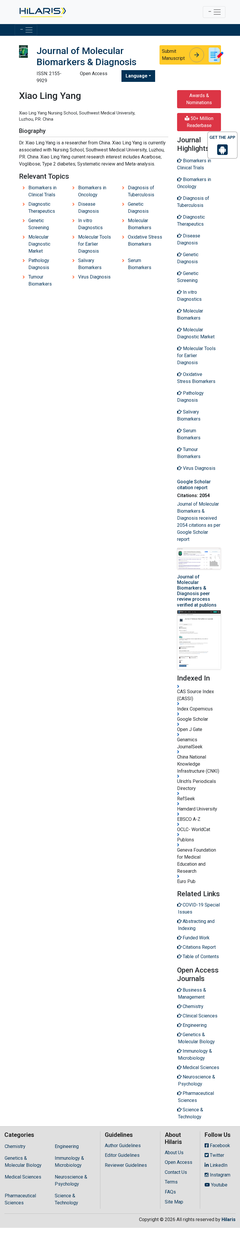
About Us (174, 1152)
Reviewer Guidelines (126, 1165)
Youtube (218, 1185)
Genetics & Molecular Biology (23, 1161)
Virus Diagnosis (94, 277)
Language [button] (137, 76)
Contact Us (176, 1172)
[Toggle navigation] (214, 12)
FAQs (170, 1192)
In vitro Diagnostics (90, 224)
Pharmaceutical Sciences (20, 1199)
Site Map (174, 1202)
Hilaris (229, 1219)
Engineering (67, 1146)
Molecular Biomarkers (139, 224)
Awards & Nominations (199, 99)
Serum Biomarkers (139, 264)
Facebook (219, 1145)
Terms (171, 1182)
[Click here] (42, 12)
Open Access (178, 1162)
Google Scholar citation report (194, 484)
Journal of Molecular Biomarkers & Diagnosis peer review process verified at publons (197, 591)
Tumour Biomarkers (40, 280)
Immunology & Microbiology (69, 1161)
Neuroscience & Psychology (71, 1180)
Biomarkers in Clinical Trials (42, 191)
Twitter (216, 1155)
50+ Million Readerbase (200, 122)
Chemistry (15, 1146)
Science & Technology (66, 1199)
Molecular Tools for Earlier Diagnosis (94, 244)
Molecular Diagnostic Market (39, 244)
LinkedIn (218, 1165)
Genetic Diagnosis (138, 207)
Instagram (219, 1175)
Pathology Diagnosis (38, 264)
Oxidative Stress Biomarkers (145, 240)
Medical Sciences (23, 1177)
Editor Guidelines (122, 1155)
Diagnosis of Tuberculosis (141, 191)
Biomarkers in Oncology (92, 191)
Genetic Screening (38, 224)
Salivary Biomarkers (90, 264)
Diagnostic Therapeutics (41, 207)
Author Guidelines (123, 1145)
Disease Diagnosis (88, 207)
